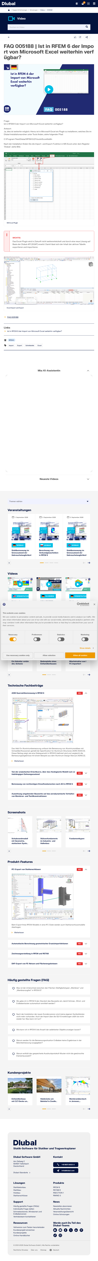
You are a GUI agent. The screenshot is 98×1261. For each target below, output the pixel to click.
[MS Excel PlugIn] (49, 186)
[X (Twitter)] (71, 1230)
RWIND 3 (57, 1195)
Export (19, 345)
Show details (85, 648)
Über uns (34, 1250)
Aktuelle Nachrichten (62, 1209)
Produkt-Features (20, 862)
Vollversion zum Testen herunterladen (28, 1227)
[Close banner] (94, 604)
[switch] (37, 639)
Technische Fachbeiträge (25, 685)
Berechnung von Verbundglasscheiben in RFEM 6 (48, 552)
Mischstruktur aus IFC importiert (77, 662)
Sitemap (43, 1250)
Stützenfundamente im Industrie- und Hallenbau (48, 841)
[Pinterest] (81, 1230)
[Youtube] (60, 1230)
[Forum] (55, 1230)
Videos (42, 10)
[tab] (44, 674)
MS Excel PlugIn (12, 223)
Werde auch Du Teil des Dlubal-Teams (67, 1224)
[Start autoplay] (9, 562)
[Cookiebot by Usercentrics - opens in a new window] (78, 604)
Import (11, 345)
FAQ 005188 (12, 317)
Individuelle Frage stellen (23, 1209)
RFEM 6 (11, 340)
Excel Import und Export (15, 308)
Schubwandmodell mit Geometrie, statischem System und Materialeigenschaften (20, 841)
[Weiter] (88, 562)
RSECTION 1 (58, 1193)
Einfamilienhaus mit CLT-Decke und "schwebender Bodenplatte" (20, 1100)
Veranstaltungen (19, 510)
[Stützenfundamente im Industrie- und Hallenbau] (49, 825)
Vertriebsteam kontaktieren (24, 1217)
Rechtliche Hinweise (20, 1250)
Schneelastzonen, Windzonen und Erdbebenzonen (27, 1213)
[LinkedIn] (76, 1230)
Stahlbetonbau (19, 1187)
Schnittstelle (30, 345)
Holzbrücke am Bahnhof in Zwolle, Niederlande (48, 1100)
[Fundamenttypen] (77, 825)
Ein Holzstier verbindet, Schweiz (20, 662)
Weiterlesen (19, 761)
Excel (39, 345)
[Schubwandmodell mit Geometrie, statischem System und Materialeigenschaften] (20, 825)
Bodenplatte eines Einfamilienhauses (48, 662)
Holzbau (16, 1193)
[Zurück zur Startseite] (8, 3)
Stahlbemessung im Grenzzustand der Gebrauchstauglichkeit (21, 552)
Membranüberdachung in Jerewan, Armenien (77, 1100)
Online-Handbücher (21, 1235)
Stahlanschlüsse (20, 1195)
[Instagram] (60, 1235)
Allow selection (49, 655)
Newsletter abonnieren (62, 1206)
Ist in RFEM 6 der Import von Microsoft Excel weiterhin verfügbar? (34, 331)
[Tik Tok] (55, 1235)
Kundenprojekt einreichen (24, 1230)
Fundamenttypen (76, 839)
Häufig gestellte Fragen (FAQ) (28, 980)
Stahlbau (17, 1190)
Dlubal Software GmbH (26, 1157)
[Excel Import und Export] (49, 280)
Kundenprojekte (19, 1072)
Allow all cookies (80, 655)
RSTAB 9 (57, 1190)
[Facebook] (66, 1230)
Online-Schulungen (61, 1214)
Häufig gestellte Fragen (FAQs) (26, 1206)
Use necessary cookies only (18, 655)
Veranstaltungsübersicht (63, 1212)
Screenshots (16, 812)
